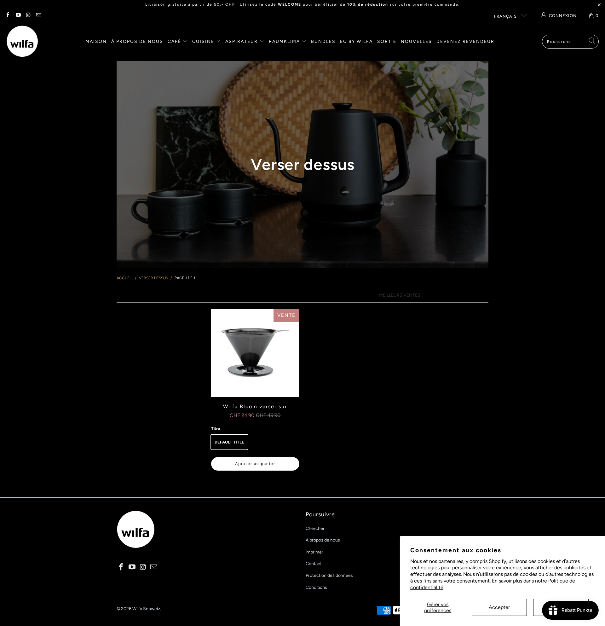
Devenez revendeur (465, 41)
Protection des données (329, 575)
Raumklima (285, 41)
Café (175, 41)
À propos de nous (137, 41)
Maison (96, 41)
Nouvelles (416, 41)
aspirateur (242, 41)
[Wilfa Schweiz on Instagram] (28, 15)
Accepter (499, 607)
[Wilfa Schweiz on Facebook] (7, 15)
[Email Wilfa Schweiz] (38, 15)
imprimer (314, 552)
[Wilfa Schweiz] (22, 41)
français (506, 16)
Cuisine (204, 41)
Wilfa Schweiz (146, 609)
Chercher (315, 528)
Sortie (386, 41)
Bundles (323, 41)
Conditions (316, 587)
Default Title (229, 442)
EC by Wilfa (356, 41)
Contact (314, 563)
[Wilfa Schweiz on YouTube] (17, 15)
